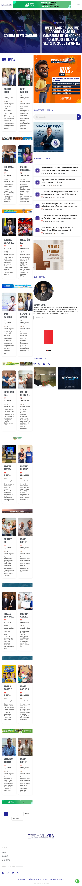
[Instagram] (39, 364)
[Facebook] (35, 364)
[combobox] (55, 117)
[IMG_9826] (42, 7)
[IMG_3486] (17, 365)
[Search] (79, 117)
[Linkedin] (44, 364)
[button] (74, 4)
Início (4, 852)
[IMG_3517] (57, 102)
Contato (6, 860)
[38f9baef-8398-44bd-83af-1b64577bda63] (17, 439)
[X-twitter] (49, 364)
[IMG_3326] (17, 732)
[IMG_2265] (17, 212)
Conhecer (39, 318)
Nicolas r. (47, 883)
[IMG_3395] (17, 586)
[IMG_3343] (17, 512)
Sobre (5, 856)
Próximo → (17, 818)
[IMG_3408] (17, 140)
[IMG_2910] (17, 287)
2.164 (27, 813)
